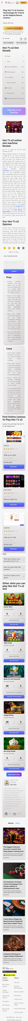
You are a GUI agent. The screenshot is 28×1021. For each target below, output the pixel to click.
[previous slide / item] (6, 126)
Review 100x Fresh (14, 656)
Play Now (13, 467)
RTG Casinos (6, 1005)
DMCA (16, 1005)
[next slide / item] (21, 126)
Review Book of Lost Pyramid (14, 692)
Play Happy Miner (14, 732)
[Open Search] (17, 2)
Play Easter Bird (14, 624)
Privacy (21, 1003)
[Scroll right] (25, 38)
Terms (16, 1003)
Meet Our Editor (19, 992)
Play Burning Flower (14, 768)
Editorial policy (11, 34)
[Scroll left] (21, 38)
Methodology (18, 34)
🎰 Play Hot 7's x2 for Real (13, 28)
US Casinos (5, 1001)
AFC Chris (10, 23)
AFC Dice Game (18, 1012)
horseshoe (5, 170)
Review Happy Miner (14, 728)
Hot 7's (7, 156)
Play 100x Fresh (14, 660)
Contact (19, 813)
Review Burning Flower (14, 764)
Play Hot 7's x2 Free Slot (14, 111)
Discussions (17, 995)
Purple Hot (19, 206)
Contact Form (18, 999)
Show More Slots (14, 774)
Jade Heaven (18, 210)
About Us (17, 982)
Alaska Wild (6, 212)
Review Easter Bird (14, 620)
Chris (10, 813)
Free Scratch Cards (19, 1008)
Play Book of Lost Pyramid (14, 696)
